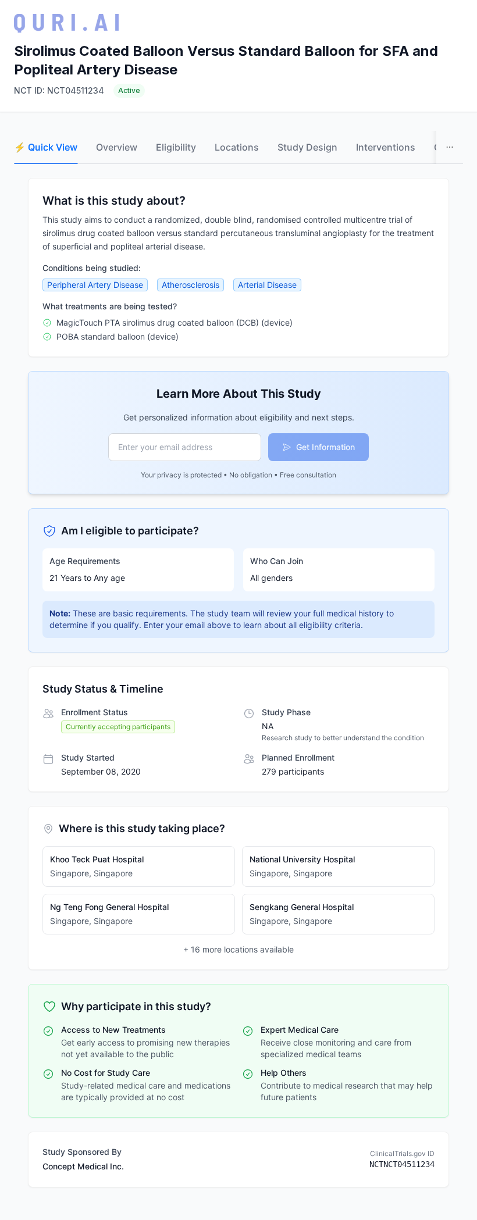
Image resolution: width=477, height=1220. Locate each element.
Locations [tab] (237, 147)
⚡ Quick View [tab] (45, 147)
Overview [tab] (116, 147)
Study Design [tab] (307, 147)
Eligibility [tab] (176, 147)
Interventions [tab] (385, 147)
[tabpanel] (238, 682)
